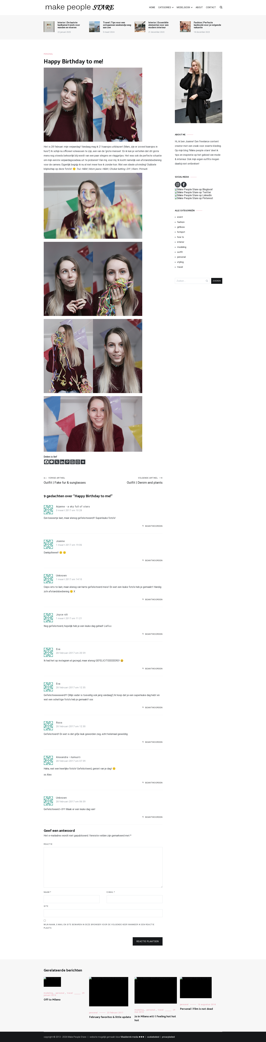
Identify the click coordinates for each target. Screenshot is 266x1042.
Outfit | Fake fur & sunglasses (65, 480)
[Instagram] (77, 462)
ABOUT (199, 7)
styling (180, 262)
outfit (180, 252)
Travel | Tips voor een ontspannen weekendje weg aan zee (117, 25)
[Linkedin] (62, 462)
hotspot (181, 232)
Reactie (48, 844)
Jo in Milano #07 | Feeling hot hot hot (155, 1018)
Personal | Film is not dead (196, 1009)
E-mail (111, 892)
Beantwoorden (154, 526)
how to (180, 237)
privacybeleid (168, 1037)
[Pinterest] (67, 462)
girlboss (181, 227)
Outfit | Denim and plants (145, 480)
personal (48, 54)
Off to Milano (52, 999)
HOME (152, 7)
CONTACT (211, 7)
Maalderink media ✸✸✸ (132, 1037)
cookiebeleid (153, 1037)
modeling (181, 247)
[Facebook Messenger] (51, 462)
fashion (181, 222)
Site (46, 906)
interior (180, 242)
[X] (56, 462)
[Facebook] (46, 462)
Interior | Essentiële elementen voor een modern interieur (158, 25)
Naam (47, 892)
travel (180, 267)
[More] (83, 462)
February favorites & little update (110, 1017)
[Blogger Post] (72, 462)
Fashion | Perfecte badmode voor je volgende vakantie (207, 25)
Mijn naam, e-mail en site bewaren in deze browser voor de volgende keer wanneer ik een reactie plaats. (99, 926)
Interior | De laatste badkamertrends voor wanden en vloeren (69, 25)
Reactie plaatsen (148, 941)
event (180, 217)
